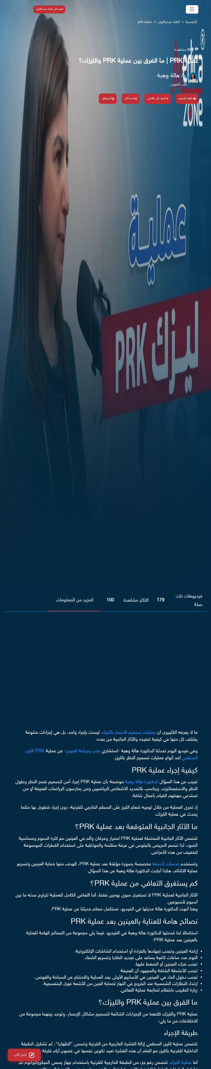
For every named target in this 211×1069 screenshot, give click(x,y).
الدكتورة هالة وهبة (141, 782)
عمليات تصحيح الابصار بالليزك (128, 733)
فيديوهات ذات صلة (189, 601)
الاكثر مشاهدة (136, 600)
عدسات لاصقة (165, 864)
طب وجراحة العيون (83, 751)
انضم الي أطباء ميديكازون (49, 9)
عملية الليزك (180, 1063)
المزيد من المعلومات (74, 600)
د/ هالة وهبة (171, 75)
